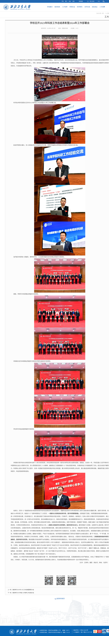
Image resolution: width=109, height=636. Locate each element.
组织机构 (57, 7)
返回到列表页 (60, 598)
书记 (91, 1)
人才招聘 (102, 7)
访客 (73, 1)
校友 (70, 1)
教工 (66, 1)
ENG (99, 1)
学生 (63, 1)
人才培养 (64, 7)
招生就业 (94, 7)
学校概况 (49, 7)
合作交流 (87, 7)
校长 (93, 1)
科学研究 (79, 7)
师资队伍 (72, 7)
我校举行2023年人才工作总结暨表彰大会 (23, 589)
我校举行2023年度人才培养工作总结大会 (23, 592)
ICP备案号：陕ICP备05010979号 (83, 632)
